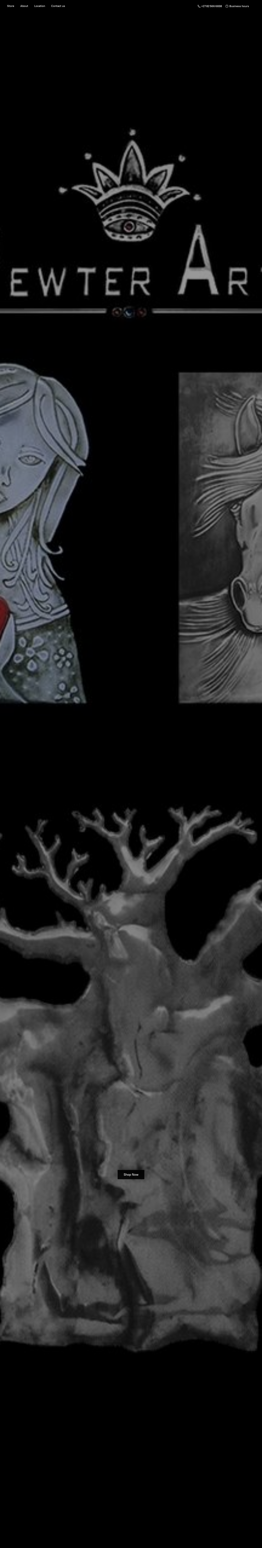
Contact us (58, 6)
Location (39, 6)
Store (10, 6)
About (24, 6)
